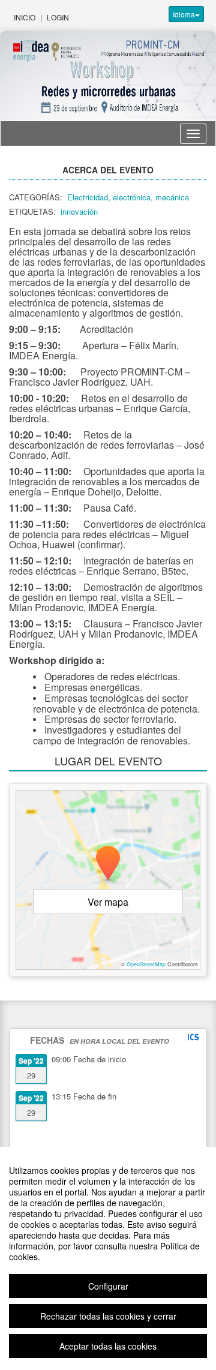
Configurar (108, 1286)
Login (58, 17)
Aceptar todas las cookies (108, 1346)
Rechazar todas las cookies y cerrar (108, 1316)
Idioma (184, 14)
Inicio (24, 17)
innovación (79, 211)
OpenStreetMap (146, 964)
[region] (108, 1258)
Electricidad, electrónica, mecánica (128, 197)
